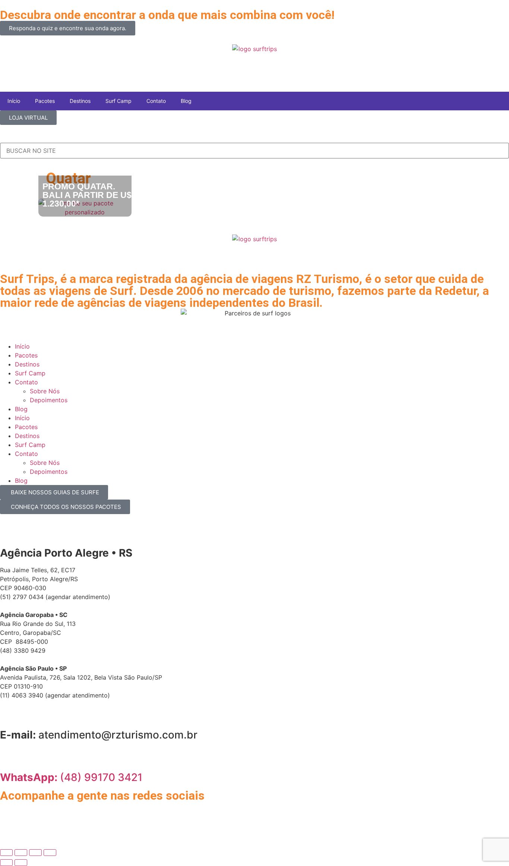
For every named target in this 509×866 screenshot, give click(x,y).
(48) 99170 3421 (71, 777)
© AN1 (9, 827)
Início (13, 101)
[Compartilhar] (35, 852)
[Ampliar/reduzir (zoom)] (6, 852)
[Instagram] (29, 811)
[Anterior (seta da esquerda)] (6, 862)
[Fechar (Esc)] (50, 852)
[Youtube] (50, 811)
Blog (186, 101)
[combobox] (254, 150)
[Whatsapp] (9, 811)
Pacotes (45, 101)
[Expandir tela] (21, 852)
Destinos (80, 101)
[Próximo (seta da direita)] (21, 862)
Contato (156, 101)
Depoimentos (48, 400)
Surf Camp (118, 101)
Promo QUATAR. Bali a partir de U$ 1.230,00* (87, 195)
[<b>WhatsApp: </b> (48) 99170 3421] (9, 756)
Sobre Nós (45, 391)
